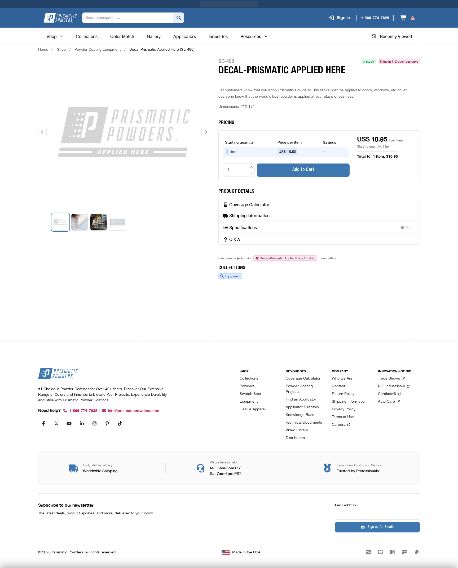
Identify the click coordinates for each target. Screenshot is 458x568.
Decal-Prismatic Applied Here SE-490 (287, 258)
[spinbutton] (239, 170)
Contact (338, 386)
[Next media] (205, 132)
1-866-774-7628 (83, 411)
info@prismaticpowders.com (133, 411)
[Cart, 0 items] (408, 17)
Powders (247, 386)
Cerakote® (387, 394)
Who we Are (342, 378)
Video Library (297, 430)
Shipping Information (349, 402)
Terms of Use (343, 417)
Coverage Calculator (303, 378)
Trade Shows (389, 378)
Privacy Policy (343, 409)
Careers (338, 425)
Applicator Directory (302, 407)
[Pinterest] (107, 423)
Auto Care (386, 402)
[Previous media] (42, 132)
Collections (249, 378)
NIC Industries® (391, 386)
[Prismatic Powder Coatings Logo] (60, 18)
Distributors (295, 438)
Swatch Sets (250, 394)
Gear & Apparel (253, 409)
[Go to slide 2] (79, 222)
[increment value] (251, 167)
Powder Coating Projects (299, 389)
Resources (250, 36)
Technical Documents (304, 422)
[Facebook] (43, 423)
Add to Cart (303, 169)
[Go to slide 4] (117, 222)
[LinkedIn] (81, 423)
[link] (162, 49)
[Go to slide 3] (98, 222)
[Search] (178, 17)
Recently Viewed (396, 36)
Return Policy (343, 394)
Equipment (233, 276)
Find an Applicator (301, 399)
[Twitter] (56, 423)
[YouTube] (69, 423)
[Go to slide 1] (60, 222)
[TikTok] (119, 423)
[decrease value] (251, 173)
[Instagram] (94, 423)
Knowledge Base (300, 415)
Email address (345, 504)
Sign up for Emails (380, 527)
